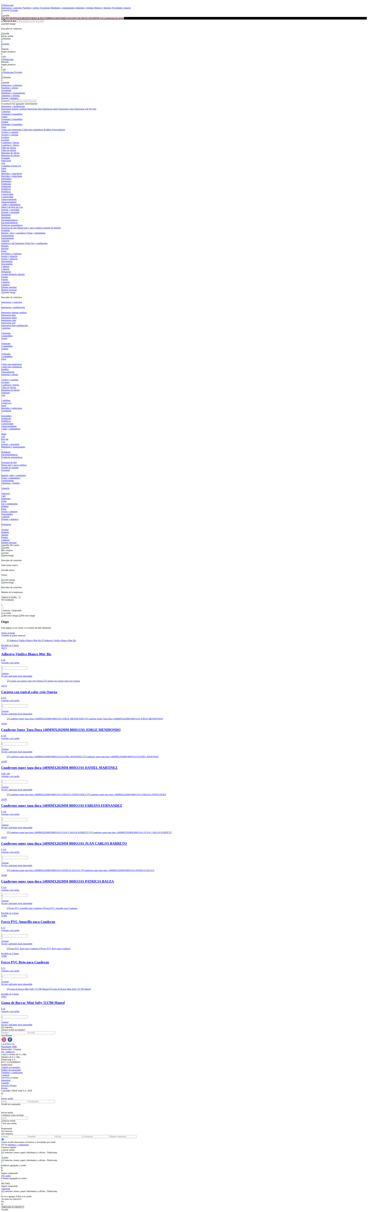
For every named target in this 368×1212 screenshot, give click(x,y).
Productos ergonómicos (11, 225)
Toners (4, 116)
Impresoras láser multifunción (14, 325)
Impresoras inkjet (51, 109)
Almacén (5, 240)
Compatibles (16, 114)
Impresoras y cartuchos (11, 8)
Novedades (117, 8)
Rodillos (48, 129)
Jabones (21, 274)
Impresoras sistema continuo (14, 109)
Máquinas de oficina (10, 155)
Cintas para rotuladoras (33, 129)
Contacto (127, 8)
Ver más (92, 109)
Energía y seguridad (10, 209)
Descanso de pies (9, 228)
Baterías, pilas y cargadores (13, 233)
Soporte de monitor (52, 228)
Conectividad (7, 194)
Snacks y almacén (9, 256)
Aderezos (5, 243)
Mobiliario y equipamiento (63, 8)
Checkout (5, 1188)
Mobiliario (6, 215)
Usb (9, 207)
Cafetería (5, 266)
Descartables (7, 261)
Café (12, 243)
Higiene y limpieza (102, 8)
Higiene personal (9, 287)
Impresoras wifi (81, 109)
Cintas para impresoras (11, 129)
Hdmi (4, 207)
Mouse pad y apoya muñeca (30, 228)
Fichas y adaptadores (35, 233)
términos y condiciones (18, 1145)
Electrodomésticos (9, 220)
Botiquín (13, 274)
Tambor (4, 122)
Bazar (3, 251)
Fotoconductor (58, 129)
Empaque (5, 158)
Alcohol (5, 274)
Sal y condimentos (39, 243)
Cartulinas (6, 166)
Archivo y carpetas (9, 132)
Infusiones (20, 243)
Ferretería (5, 230)
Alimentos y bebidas (84, 8)
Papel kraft (6, 160)
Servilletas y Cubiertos (11, 253)
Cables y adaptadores (10, 204)
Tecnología (45, 8)
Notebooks (6, 184)
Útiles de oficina (8, 147)
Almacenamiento (9, 199)
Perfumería (6, 272)
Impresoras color (66, 109)
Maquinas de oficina (10, 153)
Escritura (5, 137)
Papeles (4, 277)
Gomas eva (16, 166)
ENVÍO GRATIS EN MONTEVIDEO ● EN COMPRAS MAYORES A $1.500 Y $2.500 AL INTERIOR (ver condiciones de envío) (62, 18)
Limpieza (5, 282)
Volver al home (8, 633)
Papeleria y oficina (31, 8)
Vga (21, 207)
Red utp (15, 207)
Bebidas (4, 246)
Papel (3, 168)
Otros (3, 127)
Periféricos (6, 189)
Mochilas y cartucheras (11, 173)
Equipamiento (7, 235)
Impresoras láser (35, 109)
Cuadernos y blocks (10, 142)
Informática (6, 178)
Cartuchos (5, 111)
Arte (3, 163)
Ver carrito (6, 1176)
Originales (6, 114)
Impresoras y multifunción (13, 106)
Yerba (28, 243)
